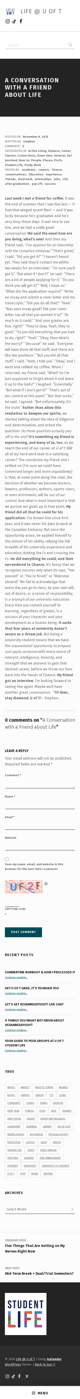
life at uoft (64, 1126)
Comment (13, 775)
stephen (29, 141)
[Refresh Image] (46, 883)
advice (11, 1087)
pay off (37, 183)
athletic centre (44, 1087)
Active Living (37, 151)
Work (37, 165)
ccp (51, 1095)
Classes (10, 155)
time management (50, 1158)
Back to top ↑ (45, 1364)
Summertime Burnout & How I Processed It (40, 972)
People (36, 160)
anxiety (25, 1087)
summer (29, 1158)
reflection (13, 1142)
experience (54, 174)
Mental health (15, 1134)
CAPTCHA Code (15, 909)
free (53, 1110)
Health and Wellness (52, 1118)
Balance (54, 151)
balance (63, 1087)
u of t (10, 1173)
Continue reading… (16, 977)
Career (65, 151)
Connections (26, 155)
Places (47, 160)
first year (13, 1110)
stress (57, 1142)
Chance (57, 169)
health (31, 1118)
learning (31, 1126)
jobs (57, 179)
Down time (44, 155)
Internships (43, 179)
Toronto (12, 1165)
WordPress (13, 1364)
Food (42, 1110)
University (30, 1165)
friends (10, 179)
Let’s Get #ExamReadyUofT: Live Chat (34, 1004)
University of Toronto (55, 1165)
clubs (62, 1095)
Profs (58, 160)
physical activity (58, 1134)
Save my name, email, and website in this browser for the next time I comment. (34, 867)
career (39, 1095)
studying (12, 1158)
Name (10, 796)
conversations (15, 174)
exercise (58, 1103)
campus (25, 1095)
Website (10, 837)
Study (28, 165)
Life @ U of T (41, 11)
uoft (23, 1173)
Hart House (14, 1118)
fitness (29, 1110)
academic (29, 169)
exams (43, 1103)
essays (30, 1103)
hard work (25, 179)
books (11, 1095)
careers (43, 169)
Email (10, 817)
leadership (13, 1126)
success (50, 183)
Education (36, 174)
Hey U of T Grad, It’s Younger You (32, 988)
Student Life (14, 165)
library (47, 1126)
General (59, 155)
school (30, 1142)
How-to (24, 160)
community (14, 1103)
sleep (44, 1142)
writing (48, 1173)
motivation (36, 1134)
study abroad (48, 1150)
